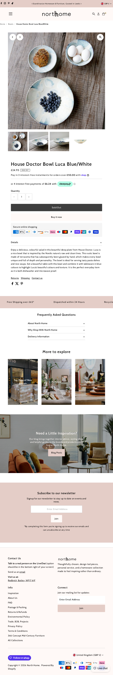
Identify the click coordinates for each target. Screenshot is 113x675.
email (22, 572)
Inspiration (13, 593)
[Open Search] (93, 14)
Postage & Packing (17, 607)
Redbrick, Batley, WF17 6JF (21, 580)
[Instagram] (5, 3)
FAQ (10, 602)
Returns (15, 278)
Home (2, 24)
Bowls (10, 24)
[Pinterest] (8, 3)
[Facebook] (1, 3)
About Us (12, 598)
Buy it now (56, 217)
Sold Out (56, 207)
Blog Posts (56, 452)
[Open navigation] (10, 14)
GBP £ (106, 3)
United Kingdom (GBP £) (88, 655)
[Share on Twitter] (17, 284)
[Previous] (32, 3)
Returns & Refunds (17, 612)
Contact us (37, 278)
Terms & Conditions (18, 631)
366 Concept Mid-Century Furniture (26, 635)
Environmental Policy (19, 616)
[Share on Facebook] (13, 284)
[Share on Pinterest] (22, 284)
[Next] (81, 3)
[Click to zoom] (100, 37)
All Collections (15, 640)
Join (56, 518)
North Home (33, 665)
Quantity (15, 191)
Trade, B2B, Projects (18, 621)
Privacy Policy (15, 626)
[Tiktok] (12, 3)
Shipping (25, 278)
